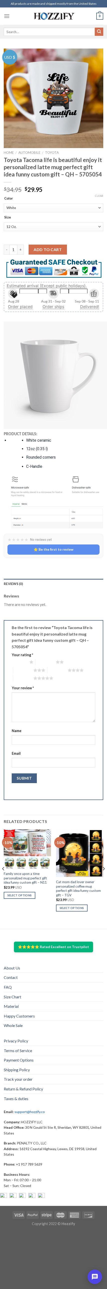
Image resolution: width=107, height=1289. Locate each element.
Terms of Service (18, 1050)
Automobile (29, 153)
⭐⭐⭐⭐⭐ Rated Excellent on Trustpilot (53, 947)
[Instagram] (12, 1196)
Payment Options (19, 1060)
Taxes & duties (16, 1098)
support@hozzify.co (29, 1112)
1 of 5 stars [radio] (19, 662)
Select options (19, 895)
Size (7, 217)
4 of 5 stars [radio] (58, 670)
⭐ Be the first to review (53, 549)
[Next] (103, 878)
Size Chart (12, 996)
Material (11, 1006)
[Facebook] (3, 1196)
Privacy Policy (16, 1040)
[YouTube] (22, 1196)
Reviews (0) (13, 584)
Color (8, 198)
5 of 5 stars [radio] (23, 678)
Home (9, 153)
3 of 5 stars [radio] (23, 670)
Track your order (18, 1079)
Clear (99, 195)
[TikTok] (41, 1196)
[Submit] (99, 32)
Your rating (22, 655)
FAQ (8, 987)
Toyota (52, 153)
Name (16, 731)
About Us (12, 968)
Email (16, 753)
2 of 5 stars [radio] (46, 662)
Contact (11, 977)
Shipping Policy (17, 1069)
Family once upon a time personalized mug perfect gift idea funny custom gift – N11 (25, 878)
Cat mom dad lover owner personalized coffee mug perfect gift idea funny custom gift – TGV (78, 888)
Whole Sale (13, 1025)
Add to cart (48, 249)
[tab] (53, 584)
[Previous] (3, 878)
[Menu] (7, 16)
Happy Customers (19, 1016)
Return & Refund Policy (23, 1088)
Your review (23, 688)
